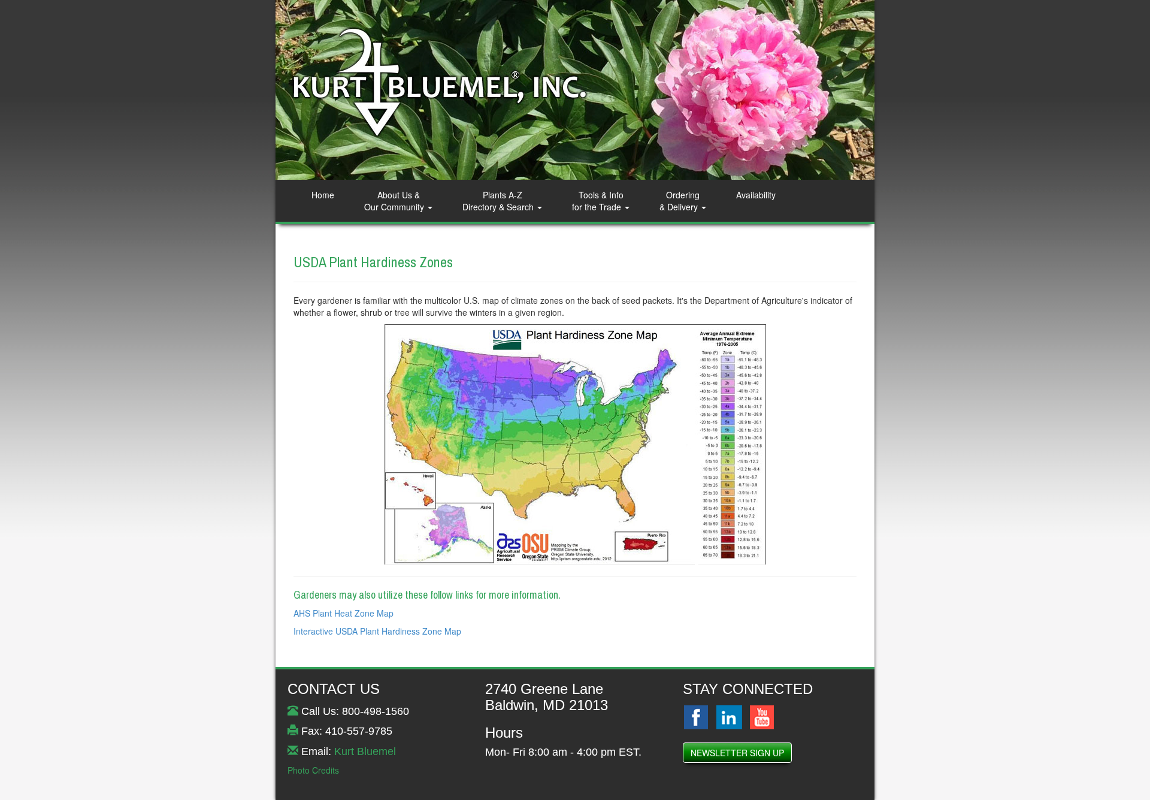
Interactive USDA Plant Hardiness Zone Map (377, 631)
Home (322, 195)
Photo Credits (313, 770)
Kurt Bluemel (365, 751)
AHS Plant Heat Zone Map (343, 613)
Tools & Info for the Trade (598, 201)
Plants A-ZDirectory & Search (499, 201)
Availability (756, 195)
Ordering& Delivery (679, 201)
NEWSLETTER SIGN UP (737, 753)
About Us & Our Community (395, 201)
